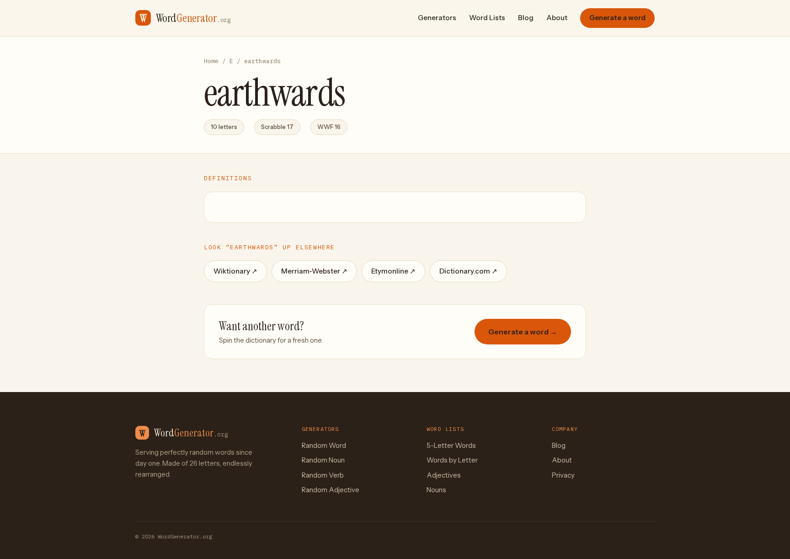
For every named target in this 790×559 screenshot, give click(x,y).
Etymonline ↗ (393, 271)
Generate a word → (522, 331)
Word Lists (487, 17)
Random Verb (323, 475)
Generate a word (617, 17)
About (556, 17)
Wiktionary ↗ (235, 271)
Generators (437, 17)
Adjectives (444, 475)
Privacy (563, 475)
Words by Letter (452, 460)
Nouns (436, 489)
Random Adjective (330, 489)
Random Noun (323, 460)
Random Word (324, 445)
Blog (526, 17)
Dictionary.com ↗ (468, 271)
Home (211, 61)
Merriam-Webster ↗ (314, 271)
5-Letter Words (451, 445)
